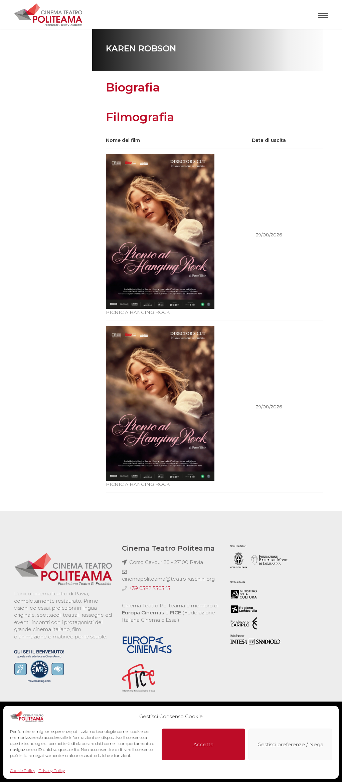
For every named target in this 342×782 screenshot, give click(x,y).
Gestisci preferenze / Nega (290, 744)
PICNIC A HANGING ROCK (138, 312)
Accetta (203, 744)
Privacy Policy (51, 770)
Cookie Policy (22, 770)
